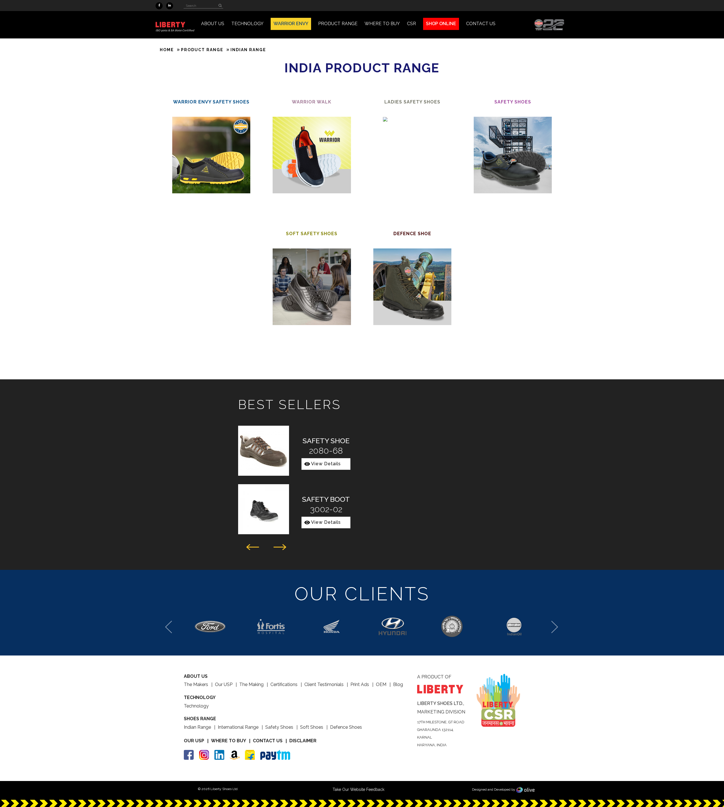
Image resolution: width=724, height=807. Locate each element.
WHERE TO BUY (382, 23)
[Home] (549, 24)
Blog (398, 684)
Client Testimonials (324, 684)
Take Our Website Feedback (358, 789)
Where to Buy (228, 740)
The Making (251, 684)
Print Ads (359, 684)
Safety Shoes (279, 727)
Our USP (223, 684)
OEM (381, 684)
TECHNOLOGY (247, 23)
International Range (238, 727)
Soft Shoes (311, 727)
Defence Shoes (346, 727)
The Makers (196, 684)
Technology (196, 706)
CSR (411, 23)
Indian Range (197, 727)
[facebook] (159, 5)
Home (167, 49)
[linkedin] (169, 5)
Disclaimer (302, 740)
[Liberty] (175, 25)
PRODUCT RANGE (337, 23)
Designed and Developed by (494, 789)
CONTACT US (480, 23)
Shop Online (441, 23)
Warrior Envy (290, 23)
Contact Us (268, 740)
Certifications (284, 684)
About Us (212, 23)
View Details (326, 463)
